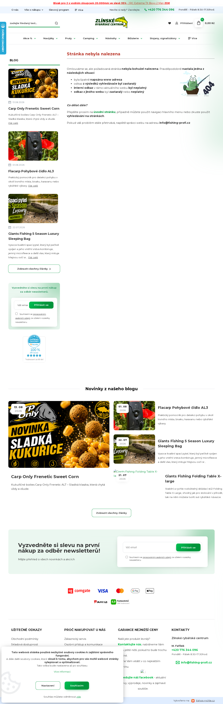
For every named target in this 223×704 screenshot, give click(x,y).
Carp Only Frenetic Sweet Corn (33, 109)
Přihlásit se (41, 305)
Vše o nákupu (32, 9)
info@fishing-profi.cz (196, 662)
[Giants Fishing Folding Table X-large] (138, 484)
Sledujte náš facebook (136, 677)
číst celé (13, 123)
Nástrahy (111, 38)
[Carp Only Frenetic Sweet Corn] (33, 84)
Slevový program (59, 9)
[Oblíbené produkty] (169, 23)
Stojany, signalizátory (163, 38)
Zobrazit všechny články (32, 268)
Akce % (27, 38)
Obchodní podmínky (24, 638)
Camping (88, 38)
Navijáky (48, 38)
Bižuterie (133, 38)
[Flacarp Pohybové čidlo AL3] (33, 146)
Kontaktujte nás (129, 644)
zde (78, 696)
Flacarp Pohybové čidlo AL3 (31, 171)
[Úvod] (111, 23)
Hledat (56, 23)
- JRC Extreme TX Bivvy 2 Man (111, 3)
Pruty (68, 38)
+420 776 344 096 (161, 9)
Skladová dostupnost (24, 644)
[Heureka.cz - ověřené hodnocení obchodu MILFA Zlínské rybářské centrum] (34, 348)
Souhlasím (77, 685)
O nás (14, 9)
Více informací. (62, 671)
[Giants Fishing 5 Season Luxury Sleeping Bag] (33, 209)
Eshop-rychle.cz (205, 700)
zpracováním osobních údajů (157, 557)
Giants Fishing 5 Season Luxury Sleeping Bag (33, 236)
